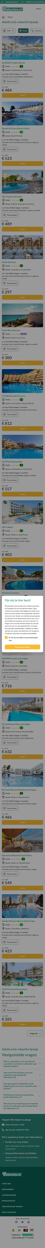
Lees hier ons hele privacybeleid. (25, 633)
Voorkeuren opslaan (22, 647)
